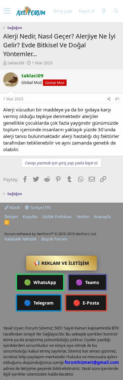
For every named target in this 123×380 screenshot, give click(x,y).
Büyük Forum (54, 239)
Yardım (82, 216)
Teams (87, 282)
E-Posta (86, 302)
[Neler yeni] (104, 11)
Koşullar (30, 216)
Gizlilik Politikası (57, 216)
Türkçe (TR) (39, 207)
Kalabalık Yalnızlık (20, 239)
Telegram (39, 302)
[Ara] (116, 11)
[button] (7, 11)
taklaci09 (16, 63)
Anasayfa (102, 216)
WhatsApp (40, 282)
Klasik (14, 207)
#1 (117, 99)
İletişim (11, 216)
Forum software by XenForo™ (50, 233)
